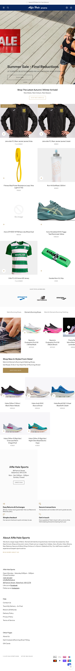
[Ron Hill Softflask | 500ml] (56, 165)
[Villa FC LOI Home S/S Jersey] (19, 258)
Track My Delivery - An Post (13, 606)
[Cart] (71, 8)
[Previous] (2, 47)
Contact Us (7, 603)
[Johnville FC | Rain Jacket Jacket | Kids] (19, 121)
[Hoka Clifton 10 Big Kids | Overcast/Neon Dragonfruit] (12, 423)
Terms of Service (9, 620)
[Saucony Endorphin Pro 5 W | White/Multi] (31, 327)
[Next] (72, 47)
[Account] (67, 8)
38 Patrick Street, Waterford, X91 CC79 (17, 583)
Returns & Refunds (10, 610)
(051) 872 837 (7, 578)
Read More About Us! (11, 552)
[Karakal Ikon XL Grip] (56, 258)
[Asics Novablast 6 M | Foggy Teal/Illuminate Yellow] (56, 211)
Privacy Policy (8, 617)
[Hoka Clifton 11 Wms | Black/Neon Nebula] (12, 388)
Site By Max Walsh (27, 656)
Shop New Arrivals (37, 97)
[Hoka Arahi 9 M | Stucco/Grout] (37, 388)
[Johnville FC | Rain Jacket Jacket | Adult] (56, 121)
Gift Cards (6, 643)
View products (37, 53)
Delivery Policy (8, 613)
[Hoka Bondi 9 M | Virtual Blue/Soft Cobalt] (62, 388)
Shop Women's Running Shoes (10, 345)
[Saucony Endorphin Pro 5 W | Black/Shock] (52, 327)
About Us (6, 636)
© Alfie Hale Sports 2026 (11, 656)
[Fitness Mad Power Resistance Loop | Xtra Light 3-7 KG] (19, 165)
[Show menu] (4, 7)
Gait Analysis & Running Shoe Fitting (16, 640)
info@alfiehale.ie (9, 580)
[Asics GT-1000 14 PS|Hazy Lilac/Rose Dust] (19, 211)
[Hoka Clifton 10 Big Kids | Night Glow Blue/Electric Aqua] (37, 423)
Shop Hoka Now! (15, 370)
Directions (19, 482)
